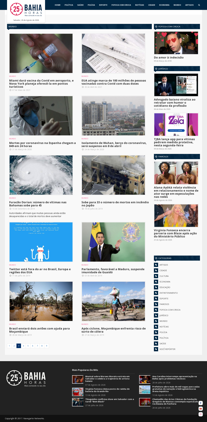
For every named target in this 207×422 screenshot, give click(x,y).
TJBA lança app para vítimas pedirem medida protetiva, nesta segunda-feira (174, 142)
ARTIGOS (189, 5)
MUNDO (177, 5)
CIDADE (151, 5)
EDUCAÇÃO (165, 287)
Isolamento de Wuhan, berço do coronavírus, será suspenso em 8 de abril (114, 144)
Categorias (164, 258)
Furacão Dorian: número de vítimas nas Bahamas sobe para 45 (37, 203)
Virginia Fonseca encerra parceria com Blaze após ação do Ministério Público (175, 233)
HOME (57, 5)
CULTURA (164, 276)
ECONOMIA (164, 5)
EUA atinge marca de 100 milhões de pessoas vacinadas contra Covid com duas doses (114, 82)
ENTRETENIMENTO (169, 293)
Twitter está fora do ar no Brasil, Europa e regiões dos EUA (40, 270)
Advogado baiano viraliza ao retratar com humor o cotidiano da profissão (174, 103)
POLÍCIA (91, 5)
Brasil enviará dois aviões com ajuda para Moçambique (39, 330)
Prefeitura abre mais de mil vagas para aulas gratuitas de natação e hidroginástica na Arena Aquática (176, 389)
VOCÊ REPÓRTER (167, 349)
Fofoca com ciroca (169, 26)
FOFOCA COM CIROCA (121, 5)
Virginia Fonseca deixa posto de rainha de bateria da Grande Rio (107, 390)
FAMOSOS (164, 304)
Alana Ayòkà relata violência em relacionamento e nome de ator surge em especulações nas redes (176, 192)
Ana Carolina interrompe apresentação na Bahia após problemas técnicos (174, 377)
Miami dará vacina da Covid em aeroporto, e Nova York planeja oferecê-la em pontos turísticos (41, 84)
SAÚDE (80, 5)
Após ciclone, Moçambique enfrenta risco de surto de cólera (114, 330)
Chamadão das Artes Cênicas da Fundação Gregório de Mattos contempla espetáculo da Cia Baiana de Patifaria (176, 401)
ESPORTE (103, 5)
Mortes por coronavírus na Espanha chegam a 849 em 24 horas (42, 144)
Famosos (163, 156)
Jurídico (163, 68)
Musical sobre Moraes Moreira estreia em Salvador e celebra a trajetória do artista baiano (107, 378)
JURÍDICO (164, 315)
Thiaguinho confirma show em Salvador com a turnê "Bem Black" (109, 400)
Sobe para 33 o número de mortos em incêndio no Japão (115, 203)
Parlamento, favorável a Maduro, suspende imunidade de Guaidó (113, 270)
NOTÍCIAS (139, 5)
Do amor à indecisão (169, 57)
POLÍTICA (69, 5)
